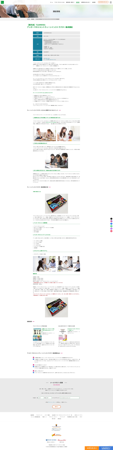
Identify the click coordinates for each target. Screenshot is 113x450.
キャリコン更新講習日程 (35, 416)
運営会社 (59, 418)
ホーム (51, 2)
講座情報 (77, 2)
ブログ (81, 416)
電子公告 (53, 418)
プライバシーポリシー (52, 402)
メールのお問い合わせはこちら (49, 59)
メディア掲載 (47, 415)
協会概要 (93, 2)
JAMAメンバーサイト (78, 415)
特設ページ (44, 416)
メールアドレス (55, 397)
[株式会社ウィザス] (56, 433)
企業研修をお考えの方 (85, 2)
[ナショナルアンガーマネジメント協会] (56, 424)
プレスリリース (39, 415)
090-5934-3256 (47, 58)
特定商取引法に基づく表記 (72, 416)
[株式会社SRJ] (61, 439)
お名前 (34, 397)
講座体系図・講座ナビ (70, 2)
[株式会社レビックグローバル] (51, 439)
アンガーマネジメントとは (59, 2)
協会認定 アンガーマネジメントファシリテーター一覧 (62, 415)
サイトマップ (62, 416)
